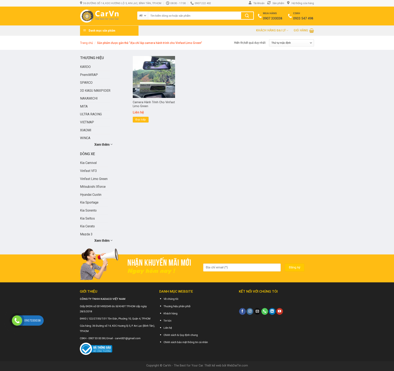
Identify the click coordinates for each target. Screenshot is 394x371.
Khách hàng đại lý (271, 30)
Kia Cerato (87, 226)
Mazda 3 (86, 234)
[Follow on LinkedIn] (272, 311)
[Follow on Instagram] (249, 311)
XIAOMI (85, 130)
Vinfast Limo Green (94, 179)
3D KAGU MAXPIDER (95, 91)
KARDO (85, 67)
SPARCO (86, 83)
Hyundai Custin (90, 195)
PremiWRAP (89, 75)
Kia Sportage (89, 202)
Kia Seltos (87, 218)
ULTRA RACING (91, 114)
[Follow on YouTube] (279, 311)
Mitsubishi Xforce (93, 187)
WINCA (85, 138)
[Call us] (264, 311)
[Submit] (247, 15)
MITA (84, 106)
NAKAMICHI (89, 98)
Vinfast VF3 (88, 171)
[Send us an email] (257, 311)
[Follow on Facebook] (242, 311)
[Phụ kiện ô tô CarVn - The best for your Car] (105, 16)
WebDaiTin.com (237, 365)
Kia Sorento (88, 210)
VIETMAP (87, 122)
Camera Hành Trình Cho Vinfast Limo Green (154, 104)
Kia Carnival (88, 163)
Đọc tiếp (140, 119)
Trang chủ (86, 43)
